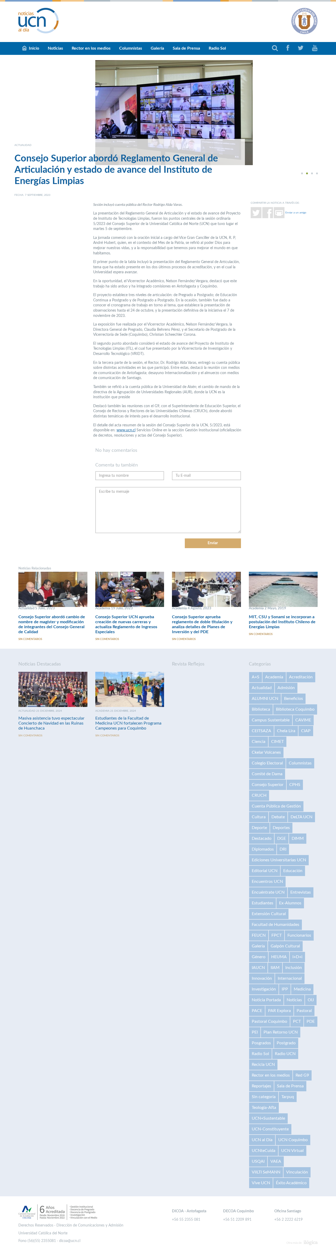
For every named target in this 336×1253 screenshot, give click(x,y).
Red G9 (302, 1075)
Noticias (55, 48)
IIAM (275, 968)
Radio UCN (285, 1054)
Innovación (262, 978)
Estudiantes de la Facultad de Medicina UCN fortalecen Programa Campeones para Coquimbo (128, 723)
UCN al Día (262, 1140)
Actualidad (262, 688)
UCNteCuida (263, 1151)
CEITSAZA (261, 731)
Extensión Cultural (269, 914)
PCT (297, 1021)
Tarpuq (287, 1097)
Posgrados (261, 1043)
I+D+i (297, 957)
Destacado (261, 838)
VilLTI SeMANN (266, 1172)
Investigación (264, 989)
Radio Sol (217, 48)
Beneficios (293, 698)
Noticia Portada (266, 1000)
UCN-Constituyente (270, 1129)
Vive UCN (261, 1183)
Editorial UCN (264, 871)
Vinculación (297, 1172)
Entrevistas (300, 892)
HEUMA (279, 957)
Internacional (290, 978)
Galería (157, 48)
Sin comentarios (30, 639)
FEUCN (259, 935)
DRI (283, 849)
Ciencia (258, 742)
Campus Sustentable (271, 720)
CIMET (277, 742)
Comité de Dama (267, 774)
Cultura (259, 817)
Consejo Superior (268, 785)
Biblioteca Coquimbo (295, 709)
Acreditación (301, 677)
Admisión (286, 688)
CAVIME (303, 720)
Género (258, 957)
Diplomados (263, 849)
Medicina (302, 989)
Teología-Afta (264, 1107)
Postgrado (286, 1043)
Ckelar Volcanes (266, 752)
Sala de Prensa (186, 48)
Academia (274, 677)
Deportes (281, 828)
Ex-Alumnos (290, 903)
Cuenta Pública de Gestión (276, 806)
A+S (255, 677)
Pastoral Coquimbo (269, 1021)
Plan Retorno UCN (281, 1032)
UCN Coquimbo (293, 1140)
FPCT (276, 935)
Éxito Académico (291, 1183)
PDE (311, 1021)
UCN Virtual (292, 1151)
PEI (255, 1032)
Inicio (34, 48)
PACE (257, 1011)
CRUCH (259, 795)
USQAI (258, 1161)
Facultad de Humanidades (275, 924)
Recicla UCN (263, 1064)
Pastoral (304, 1011)
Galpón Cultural (285, 946)
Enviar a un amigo (295, 212)
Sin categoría (264, 1097)
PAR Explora (279, 1011)
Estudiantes (262, 903)
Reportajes (261, 1086)
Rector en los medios (91, 48)
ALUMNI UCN (265, 698)
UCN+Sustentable (268, 1118)
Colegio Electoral (267, 763)
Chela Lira (286, 731)
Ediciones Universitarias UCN (279, 860)
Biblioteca (261, 709)
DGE (281, 838)
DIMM (298, 838)
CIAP (306, 731)
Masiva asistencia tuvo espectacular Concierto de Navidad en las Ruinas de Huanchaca (51, 723)
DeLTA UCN (301, 817)
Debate (278, 817)
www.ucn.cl (126, 430)
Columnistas (130, 48)
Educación (292, 871)
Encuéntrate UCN (268, 892)
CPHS (294, 785)
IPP (285, 989)
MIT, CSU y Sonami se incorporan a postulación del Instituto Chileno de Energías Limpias (282, 622)
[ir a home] (38, 20)
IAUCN (258, 968)
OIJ (311, 1000)
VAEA (275, 1161)
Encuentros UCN (267, 881)
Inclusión (293, 968)
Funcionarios (299, 935)
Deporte (259, 828)
